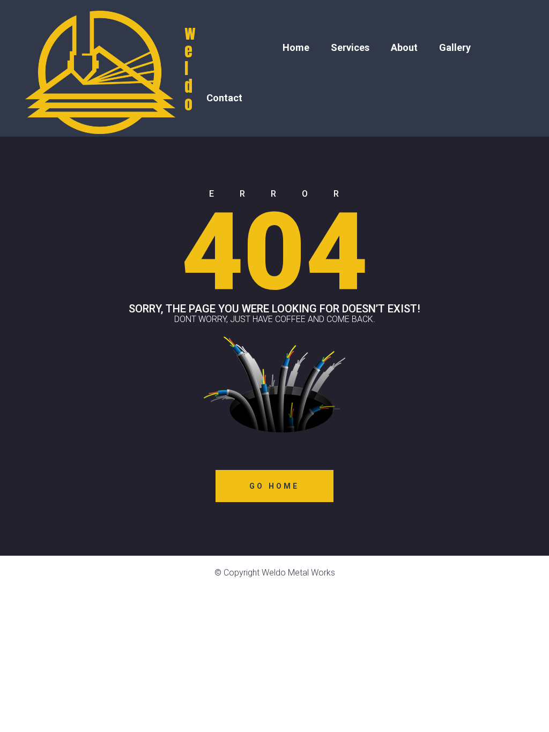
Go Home (274, 486)
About (404, 47)
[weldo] (103, 68)
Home (296, 47)
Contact (224, 97)
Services (350, 47)
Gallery (455, 47)
